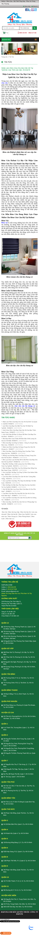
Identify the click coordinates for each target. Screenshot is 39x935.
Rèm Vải (4, 512)
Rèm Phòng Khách (25, 516)
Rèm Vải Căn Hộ (26, 512)
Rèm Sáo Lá (10, 518)
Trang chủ (4, 57)
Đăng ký (35, 6)
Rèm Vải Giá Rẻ (13, 514)
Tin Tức (11, 57)
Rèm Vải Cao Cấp (14, 512)
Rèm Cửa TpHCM (24, 514)
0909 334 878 (6, 933)
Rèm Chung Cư (13, 516)
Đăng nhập (27, 6)
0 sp (7, 32)
